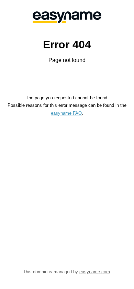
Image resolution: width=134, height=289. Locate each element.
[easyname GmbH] (67, 17)
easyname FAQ (66, 113)
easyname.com (94, 271)
